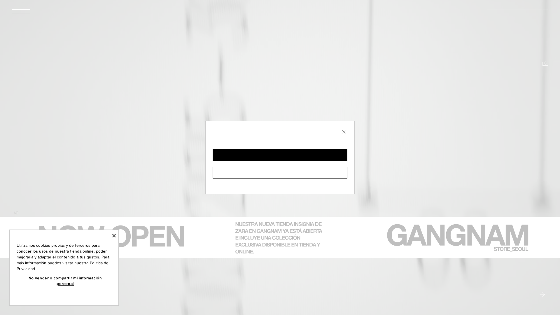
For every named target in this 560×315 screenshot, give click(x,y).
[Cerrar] (114, 235)
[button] (280, 155)
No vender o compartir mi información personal (65, 280)
